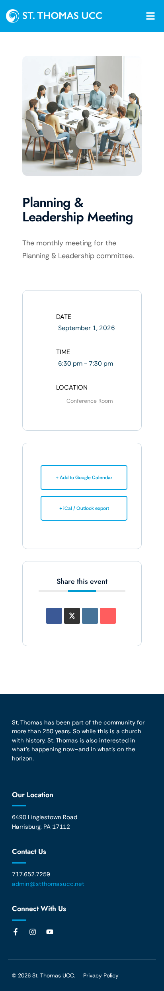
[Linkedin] (90, 616)
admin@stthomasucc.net (48, 884)
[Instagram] (32, 931)
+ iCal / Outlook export (84, 508)
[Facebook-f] (15, 931)
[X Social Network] (72, 616)
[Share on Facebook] (54, 616)
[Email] (108, 616)
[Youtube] (49, 931)
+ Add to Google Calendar (84, 477)
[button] (150, 16)
